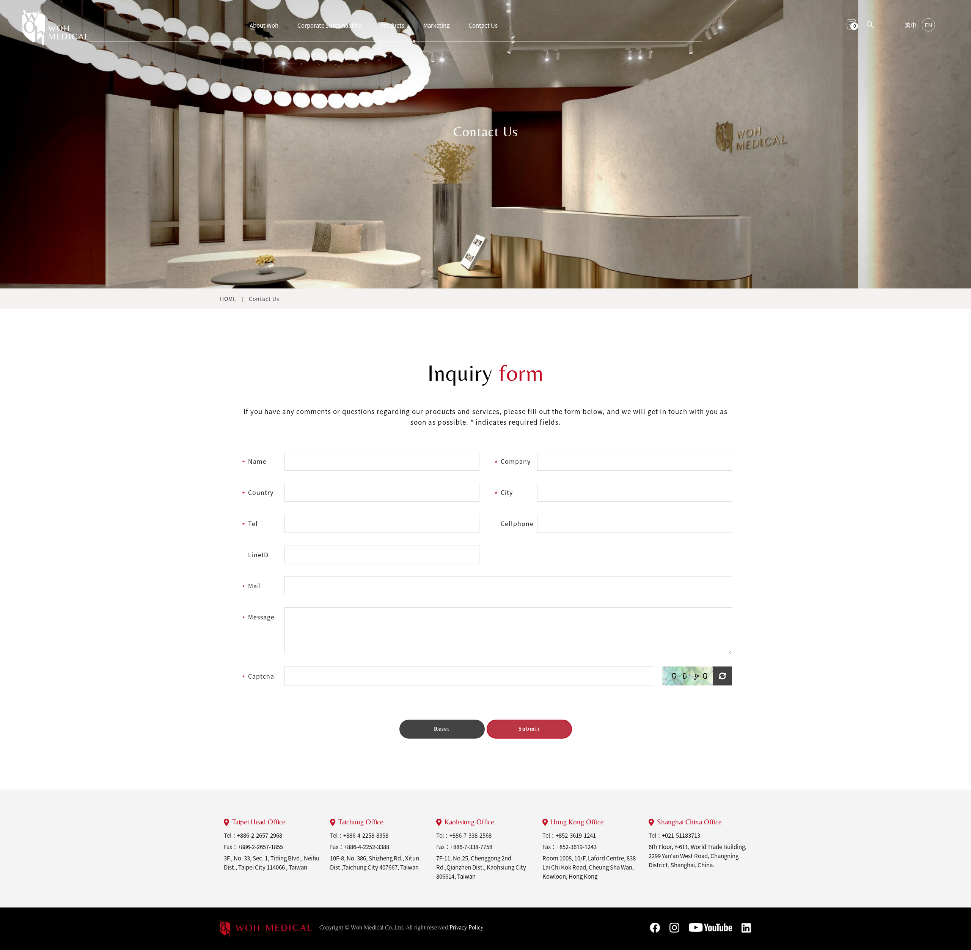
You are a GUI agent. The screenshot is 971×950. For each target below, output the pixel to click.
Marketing (436, 25)
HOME (228, 298)
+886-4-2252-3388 (366, 847)
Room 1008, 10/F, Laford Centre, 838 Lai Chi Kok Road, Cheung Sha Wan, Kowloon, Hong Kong (589, 867)
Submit (529, 729)
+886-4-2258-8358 (365, 835)
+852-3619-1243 (576, 847)
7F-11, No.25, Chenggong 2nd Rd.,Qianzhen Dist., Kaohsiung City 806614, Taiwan (481, 867)
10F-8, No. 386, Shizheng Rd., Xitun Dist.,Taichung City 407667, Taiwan (374, 862)
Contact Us (483, 25)
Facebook (655, 928)
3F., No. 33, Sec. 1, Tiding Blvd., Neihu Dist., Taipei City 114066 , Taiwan (271, 862)
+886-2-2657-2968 (259, 835)
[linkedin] (266, 929)
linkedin (746, 928)
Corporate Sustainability (329, 25)
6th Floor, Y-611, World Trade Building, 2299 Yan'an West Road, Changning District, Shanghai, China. (697, 856)
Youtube (710, 928)
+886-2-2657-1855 (260, 847)
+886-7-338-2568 (470, 835)
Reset (442, 729)
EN (928, 25)
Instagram (674, 928)
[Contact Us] (55, 32)
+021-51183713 (681, 835)
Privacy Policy (466, 927)
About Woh (264, 25)
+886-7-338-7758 (471, 847)
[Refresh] (697, 675)
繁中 (910, 25)
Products (392, 25)
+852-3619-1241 (576, 835)
